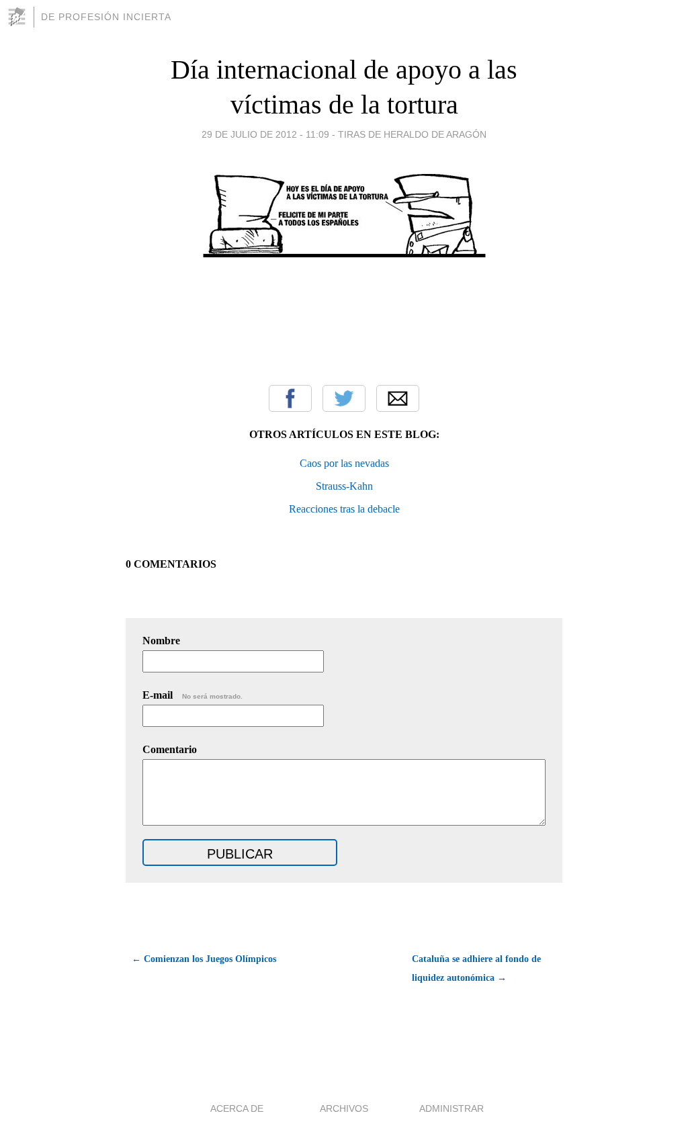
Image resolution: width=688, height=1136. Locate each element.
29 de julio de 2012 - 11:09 (265, 134)
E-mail (192, 695)
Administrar (451, 1108)
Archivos (344, 1108)
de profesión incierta (106, 16)
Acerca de (236, 1108)
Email (397, 398)
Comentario (169, 749)
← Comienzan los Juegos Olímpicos (204, 959)
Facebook (290, 398)
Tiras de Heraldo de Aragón (412, 134)
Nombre (161, 640)
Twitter (344, 398)
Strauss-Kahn (344, 486)
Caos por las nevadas (344, 463)
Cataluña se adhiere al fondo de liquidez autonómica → (476, 968)
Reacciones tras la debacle (344, 509)
